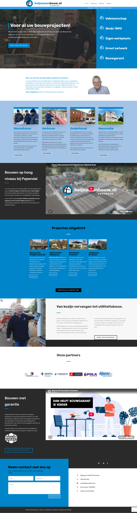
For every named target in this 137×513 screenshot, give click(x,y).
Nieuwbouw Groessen (74, 254)
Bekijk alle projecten (68, 290)
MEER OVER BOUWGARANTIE (18, 450)
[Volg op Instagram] (99, 463)
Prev (26, 374)
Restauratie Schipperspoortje (37, 254)
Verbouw (97, 8)
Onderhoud (102, 8)
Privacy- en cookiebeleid (45, 510)
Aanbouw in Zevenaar (94, 254)
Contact (108, 3)
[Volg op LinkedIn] (103, 463)
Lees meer (33, 276)
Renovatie (109, 8)
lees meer (19, 155)
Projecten (94, 3)
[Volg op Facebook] (107, 463)
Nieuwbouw (90, 8)
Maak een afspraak (19, 45)
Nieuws (101, 3)
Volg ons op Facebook (87, 491)
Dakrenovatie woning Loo (55, 254)
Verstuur (54, 496)
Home (87, 3)
